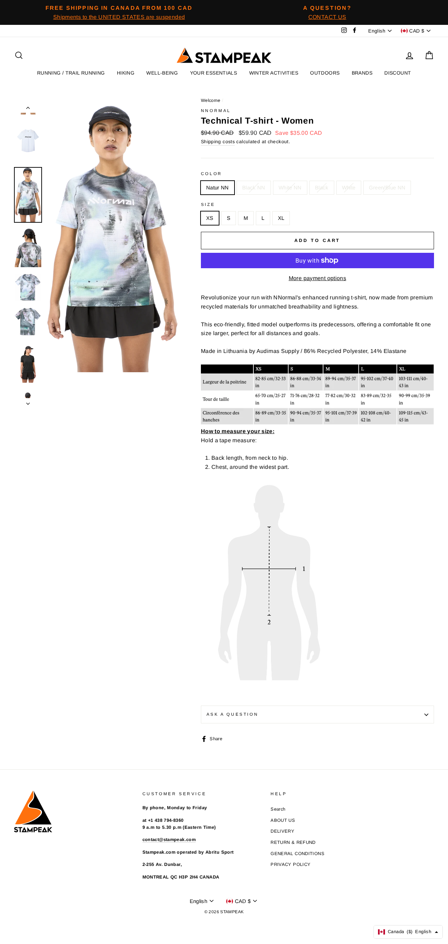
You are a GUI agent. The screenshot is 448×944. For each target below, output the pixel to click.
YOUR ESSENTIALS (213, 73)
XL (281, 218)
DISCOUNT (397, 73)
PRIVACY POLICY (290, 864)
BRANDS (362, 73)
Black (322, 187)
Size (208, 204)
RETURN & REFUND (293, 842)
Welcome (210, 100)
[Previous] (28, 109)
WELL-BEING (162, 73)
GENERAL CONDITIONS (297, 853)
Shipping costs (218, 141)
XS (210, 218)
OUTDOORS (325, 73)
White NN (290, 187)
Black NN (253, 187)
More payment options (317, 278)
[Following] (28, 401)
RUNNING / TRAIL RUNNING (71, 73)
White (349, 187)
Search (278, 809)
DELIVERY (282, 831)
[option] (119, 12)
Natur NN (217, 187)
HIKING (125, 73)
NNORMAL (216, 110)
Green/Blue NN (387, 187)
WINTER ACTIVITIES (273, 73)
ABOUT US (283, 820)
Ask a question (232, 714)
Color (211, 173)
